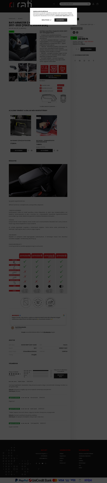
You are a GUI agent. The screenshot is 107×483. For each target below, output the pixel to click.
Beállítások (45, 20)
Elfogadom (60, 20)
